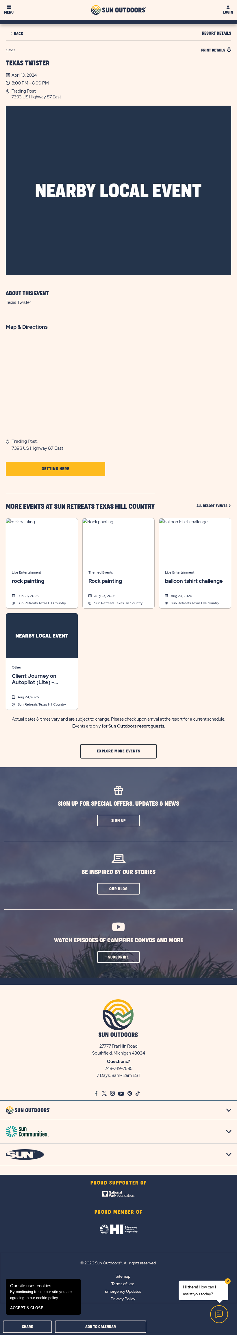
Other (16, 667)
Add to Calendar (100, 1327)
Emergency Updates (123, 1291)
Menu (9, 12)
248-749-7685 (119, 1068)
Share (27, 1327)
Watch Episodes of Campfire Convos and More (118, 940)
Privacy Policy (123, 1298)
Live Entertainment (26, 572)
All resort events (214, 506)
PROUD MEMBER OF (118, 1212)
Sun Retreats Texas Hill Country (42, 603)
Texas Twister (27, 63)
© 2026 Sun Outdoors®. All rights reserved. (118, 1263)
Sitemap (123, 1276)
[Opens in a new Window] (118, 1195)
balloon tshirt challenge (194, 581)
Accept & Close (26, 1308)
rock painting (28, 581)
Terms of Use (122, 1283)
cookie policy (47, 1298)
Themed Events (100, 572)
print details (213, 50)
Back (18, 34)
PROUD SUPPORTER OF (118, 1183)
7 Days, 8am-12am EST (118, 1075)
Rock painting (105, 581)
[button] (121, 94)
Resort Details (216, 33)
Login (228, 12)
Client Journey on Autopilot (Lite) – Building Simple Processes (34, 679)
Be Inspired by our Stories (118, 872)
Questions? (118, 1061)
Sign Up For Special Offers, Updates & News (118, 804)
